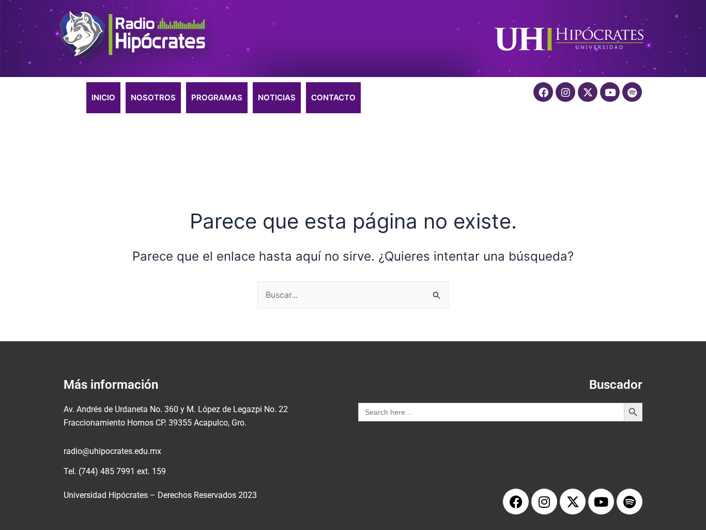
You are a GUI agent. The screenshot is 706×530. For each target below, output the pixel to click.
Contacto (333, 97)
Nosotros (153, 97)
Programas (216, 97)
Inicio (103, 97)
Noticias (277, 97)
